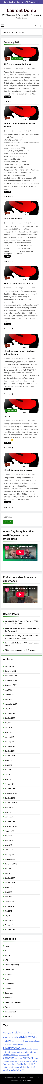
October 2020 (10, 695)
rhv (15, 1067)
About (7, 946)
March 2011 (9, 920)
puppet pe (22, 1061)
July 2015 (8, 836)
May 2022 (8, 690)
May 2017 (8, 775)
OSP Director (33, 1058)
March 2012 (9, 902)
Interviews (8, 974)
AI (5, 951)
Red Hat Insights (9, 1064)
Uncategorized (10, 1012)
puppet (6, 1061)
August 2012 (9, 887)
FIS (31, 1049)
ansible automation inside (30, 1033)
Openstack (9, 993)
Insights (6, 1052)
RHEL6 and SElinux (13, 218)
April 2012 (8, 897)
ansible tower (27, 1036)
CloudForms (9, 970)
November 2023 (11, 680)
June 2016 (8, 807)
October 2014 (10, 859)
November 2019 (11, 704)
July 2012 (8, 892)
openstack (18, 1058)
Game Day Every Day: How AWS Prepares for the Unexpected (20, 2)
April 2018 (8, 732)
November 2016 (11, 793)
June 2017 (8, 770)
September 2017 (11, 756)
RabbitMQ (29, 1061)
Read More (7, 101)
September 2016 (11, 803)
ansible (7, 955)
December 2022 (11, 685)
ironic (28, 1052)
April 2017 (8, 779)
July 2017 (8, 765)
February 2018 (10, 742)
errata (28, 1049)
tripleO (21, 1070)
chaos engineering (10, 1044)
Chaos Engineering (12, 965)
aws (8, 1040)
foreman (35, 1049)
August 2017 (9, 760)
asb (4, 1041)
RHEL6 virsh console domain (18, 64)
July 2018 (8, 723)
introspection (14, 1052)
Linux (7, 59)
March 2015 (9, 850)
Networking (9, 984)
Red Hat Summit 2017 (26, 1064)
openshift (8, 1058)
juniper (33, 1052)
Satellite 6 (31, 1067)
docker (23, 1049)
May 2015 (8, 845)
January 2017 (10, 789)
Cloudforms (12, 1048)
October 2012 (10, 878)
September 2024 (11, 671)
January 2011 (10, 930)
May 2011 (8, 916)
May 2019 (8, 709)
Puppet (7, 1007)
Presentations (10, 998)
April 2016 (8, 812)
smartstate (13, 1070)
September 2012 (11, 883)
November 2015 (11, 826)
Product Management (13, 1002)
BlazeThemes (26, 1080)
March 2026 (9, 666)
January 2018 (10, 746)
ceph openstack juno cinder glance (26, 1041)
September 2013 (11, 864)
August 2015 (9, 831)
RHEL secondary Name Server (18, 283)
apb (37, 1037)
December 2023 (11, 676)
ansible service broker (10, 1037)
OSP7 (25, 1058)
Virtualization (16, 59)
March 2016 (9, 817)
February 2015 (10, 855)
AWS (6, 960)
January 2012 (10, 906)
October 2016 (10, 798)
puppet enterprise (14, 1061)
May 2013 (8, 873)
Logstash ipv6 (22, 1055)
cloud (20, 1044)
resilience (6, 1067)
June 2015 (8, 840)
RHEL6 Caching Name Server (18, 470)
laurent (8, 68)
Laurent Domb (21, 10)
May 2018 (8, 727)
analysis (8, 1033)
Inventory (22, 1052)
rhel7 (12, 1067)
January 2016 (10, 822)
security (6, 1070)
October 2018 (10, 718)
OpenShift (8, 988)
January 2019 (10, 713)
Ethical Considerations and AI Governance (21, 650)
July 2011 (8, 911)
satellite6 (21, 1067)
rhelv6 (7, 416)
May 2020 (8, 699)
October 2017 (10, 751)
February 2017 (10, 784)
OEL (28, 1055)
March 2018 (9, 737)
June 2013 (8, 869)
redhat (35, 1061)
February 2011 (10, 925)
